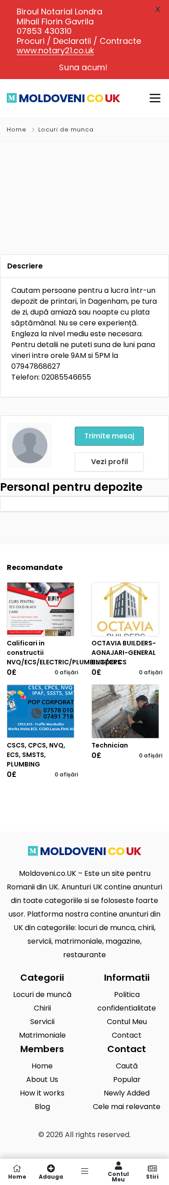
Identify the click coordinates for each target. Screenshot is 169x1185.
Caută (127, 1066)
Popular (127, 1079)
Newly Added (127, 1093)
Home (17, 129)
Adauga (51, 1176)
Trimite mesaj (109, 436)
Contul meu (118, 1176)
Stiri (152, 1176)
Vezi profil (109, 461)
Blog (42, 1106)
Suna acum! (83, 67)
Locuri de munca (66, 129)
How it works (42, 1093)
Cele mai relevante (126, 1106)
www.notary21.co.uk (55, 50)
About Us (42, 1079)
